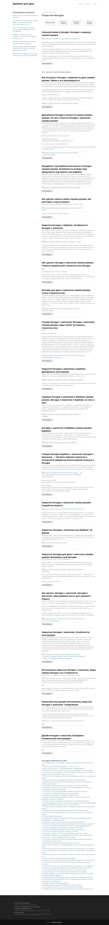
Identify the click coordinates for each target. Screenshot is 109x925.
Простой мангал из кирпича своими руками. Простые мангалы (62, 843)
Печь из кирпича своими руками (53, 816)
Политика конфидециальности (23, 908)
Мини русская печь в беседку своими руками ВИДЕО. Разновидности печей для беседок (69, 860)
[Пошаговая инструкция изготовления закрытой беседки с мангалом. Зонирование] (69, 724)
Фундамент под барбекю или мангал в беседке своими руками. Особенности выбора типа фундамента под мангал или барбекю (66, 168)
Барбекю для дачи (23, 3)
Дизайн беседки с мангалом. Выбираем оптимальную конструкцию (63, 737)
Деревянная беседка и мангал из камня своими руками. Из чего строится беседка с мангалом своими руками (67, 117)
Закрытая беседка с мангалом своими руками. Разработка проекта (66, 504)
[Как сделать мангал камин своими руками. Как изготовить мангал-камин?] (69, 208)
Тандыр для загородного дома (52, 841)
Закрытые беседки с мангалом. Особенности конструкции (65, 634)
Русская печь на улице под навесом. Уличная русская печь (61, 831)
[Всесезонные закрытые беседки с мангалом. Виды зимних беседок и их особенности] (69, 685)
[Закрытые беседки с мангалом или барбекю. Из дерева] (69, 542)
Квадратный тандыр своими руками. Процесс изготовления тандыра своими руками (68, 877)
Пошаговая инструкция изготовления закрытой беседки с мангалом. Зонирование (67, 703)
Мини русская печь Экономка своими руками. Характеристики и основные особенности (69, 824)
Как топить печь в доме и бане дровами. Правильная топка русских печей (65, 791)
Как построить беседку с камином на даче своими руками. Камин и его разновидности (68, 79)
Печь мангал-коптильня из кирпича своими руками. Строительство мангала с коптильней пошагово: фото (25, 22)
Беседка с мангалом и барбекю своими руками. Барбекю (67, 429)
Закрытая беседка (76, 22)
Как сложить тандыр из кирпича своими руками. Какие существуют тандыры (66, 833)
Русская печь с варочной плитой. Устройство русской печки (61, 793)
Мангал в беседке (89, 22)
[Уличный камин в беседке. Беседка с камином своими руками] (69, 38)
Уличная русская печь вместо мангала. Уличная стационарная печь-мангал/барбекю (68, 866)
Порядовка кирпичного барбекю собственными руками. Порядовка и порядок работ (68, 889)
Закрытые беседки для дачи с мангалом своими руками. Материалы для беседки (67, 556)
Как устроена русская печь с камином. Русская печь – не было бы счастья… (66, 870)
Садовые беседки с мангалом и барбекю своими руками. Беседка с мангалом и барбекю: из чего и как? (68, 399)
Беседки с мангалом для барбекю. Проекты (56, 883)
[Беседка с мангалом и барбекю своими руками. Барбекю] (69, 442)
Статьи (94, 4)
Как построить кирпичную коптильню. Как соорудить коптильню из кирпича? (65, 785)
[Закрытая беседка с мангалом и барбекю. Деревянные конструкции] (69, 379)
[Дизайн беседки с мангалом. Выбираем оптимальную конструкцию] (69, 750)
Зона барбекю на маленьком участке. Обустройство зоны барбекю (63, 887)
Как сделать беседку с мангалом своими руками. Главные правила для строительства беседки (68, 264)
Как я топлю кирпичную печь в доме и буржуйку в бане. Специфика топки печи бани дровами (24, 29)
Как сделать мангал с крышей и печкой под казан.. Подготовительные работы (66, 801)
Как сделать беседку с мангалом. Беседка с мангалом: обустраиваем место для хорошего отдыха (66, 595)
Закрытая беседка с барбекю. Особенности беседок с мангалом (65, 226)
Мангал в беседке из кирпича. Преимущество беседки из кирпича (63, 885)
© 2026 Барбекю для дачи (22, 903)
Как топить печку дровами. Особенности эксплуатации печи (61, 795)
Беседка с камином (63, 22)
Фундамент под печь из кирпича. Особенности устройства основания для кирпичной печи (25, 36)
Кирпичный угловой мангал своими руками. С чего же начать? (61, 766)
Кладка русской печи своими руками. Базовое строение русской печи (64, 829)
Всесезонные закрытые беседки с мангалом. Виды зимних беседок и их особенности (69, 671)
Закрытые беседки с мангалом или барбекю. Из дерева (67, 531)
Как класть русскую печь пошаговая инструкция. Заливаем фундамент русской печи (68, 839)
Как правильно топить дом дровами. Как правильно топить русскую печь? (64, 780)
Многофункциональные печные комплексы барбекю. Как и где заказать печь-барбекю (69, 849)
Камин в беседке (50, 22)
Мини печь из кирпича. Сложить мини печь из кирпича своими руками (64, 822)
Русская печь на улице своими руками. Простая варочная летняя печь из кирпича (67, 868)
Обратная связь (19, 912)
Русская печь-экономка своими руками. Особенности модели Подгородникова (66, 826)
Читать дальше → (47, 63)
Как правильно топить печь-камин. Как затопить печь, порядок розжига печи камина (68, 770)
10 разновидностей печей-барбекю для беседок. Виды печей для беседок (65, 871)
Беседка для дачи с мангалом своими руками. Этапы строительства (66, 291)
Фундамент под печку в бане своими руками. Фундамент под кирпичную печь (66, 810)
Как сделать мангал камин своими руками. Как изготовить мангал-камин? (66, 200)
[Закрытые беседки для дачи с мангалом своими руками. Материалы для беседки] (69, 570)
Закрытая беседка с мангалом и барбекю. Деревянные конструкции (64, 370)
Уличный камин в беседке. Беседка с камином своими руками (66, 34)
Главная (80, 4)
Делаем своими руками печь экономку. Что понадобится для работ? (64, 828)
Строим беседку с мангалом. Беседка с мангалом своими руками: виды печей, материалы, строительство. (68, 324)
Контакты (17, 907)
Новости (87, 4)
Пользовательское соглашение (30, 907)
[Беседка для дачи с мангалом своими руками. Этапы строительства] (69, 309)
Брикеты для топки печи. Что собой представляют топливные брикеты (64, 768)
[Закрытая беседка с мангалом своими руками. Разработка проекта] (69, 509)
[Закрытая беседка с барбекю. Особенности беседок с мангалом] (69, 241)
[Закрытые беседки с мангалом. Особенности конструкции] (69, 656)
